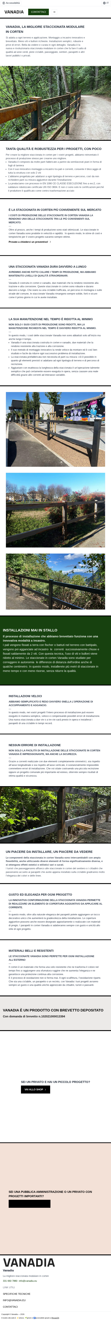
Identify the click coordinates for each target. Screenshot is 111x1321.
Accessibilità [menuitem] (13, 2)
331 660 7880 (10, 1280)
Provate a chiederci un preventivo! (28, 241)
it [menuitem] (108, 2)
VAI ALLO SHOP (34, 1089)
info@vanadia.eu (28, 1280)
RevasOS (55, 1318)
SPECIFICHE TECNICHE (16, 1293)
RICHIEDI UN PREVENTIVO (27, 1203)
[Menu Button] (54, 12)
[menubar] (11, 3)
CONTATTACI (38, 11)
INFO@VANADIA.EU (14, 1300)
